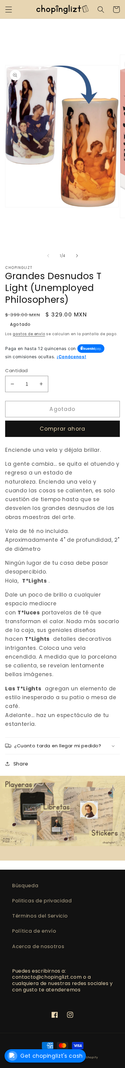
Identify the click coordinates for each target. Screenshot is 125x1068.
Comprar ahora (62, 428)
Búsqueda (25, 885)
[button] (8, 9)
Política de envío (34, 930)
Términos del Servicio (40, 915)
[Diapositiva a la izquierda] (48, 256)
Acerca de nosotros (38, 946)
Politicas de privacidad (42, 900)
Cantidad (16, 370)
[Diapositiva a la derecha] (76, 256)
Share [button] (20, 763)
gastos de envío (29, 334)
